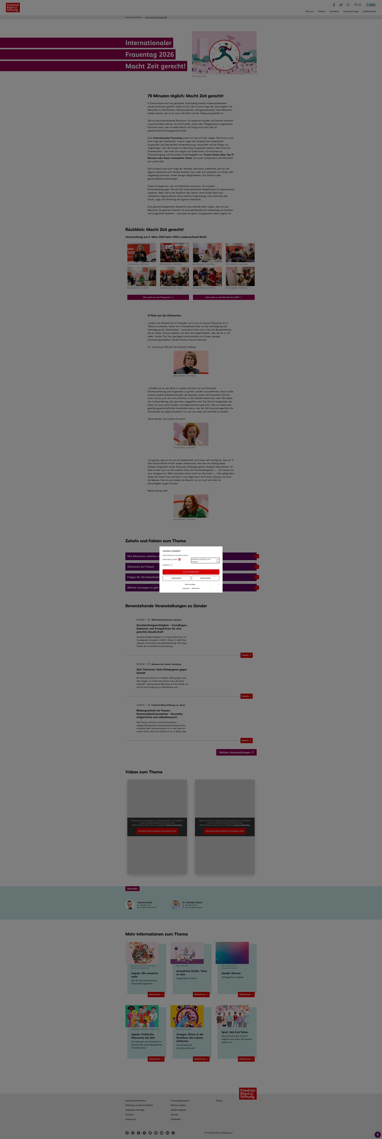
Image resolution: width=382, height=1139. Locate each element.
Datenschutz (196, 588)
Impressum (186, 588)
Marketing (166, 565)
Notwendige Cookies (170, 559)
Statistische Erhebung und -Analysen (201, 560)
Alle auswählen (191, 572)
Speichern (205, 578)
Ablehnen (176, 578)
